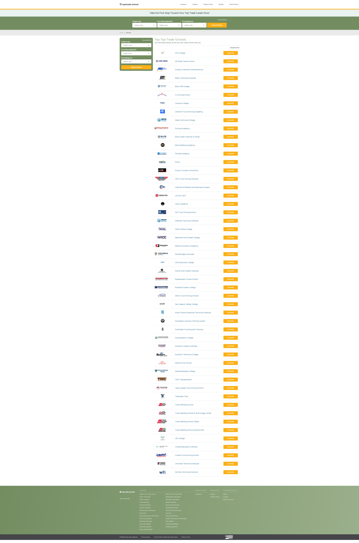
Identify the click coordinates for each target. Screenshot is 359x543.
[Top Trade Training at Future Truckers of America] (163, 170)
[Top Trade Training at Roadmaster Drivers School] (163, 279)
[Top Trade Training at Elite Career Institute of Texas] (163, 137)
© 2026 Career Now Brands (128, 537)
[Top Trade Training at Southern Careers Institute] (163, 346)
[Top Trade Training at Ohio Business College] (163, 262)
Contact (225, 497)
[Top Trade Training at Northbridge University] (163, 254)
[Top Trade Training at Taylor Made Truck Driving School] (163, 388)
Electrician (142, 513)
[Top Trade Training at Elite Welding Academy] (163, 145)
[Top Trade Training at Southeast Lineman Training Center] (163, 321)
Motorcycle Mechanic (173, 505)
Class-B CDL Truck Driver (174, 494)
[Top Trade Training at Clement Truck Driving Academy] (163, 112)
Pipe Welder (170, 521)
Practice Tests (208, 4)
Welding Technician (145, 521)
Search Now (217, 25)
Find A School (234, 4)
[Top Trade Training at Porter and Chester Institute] (163, 271)
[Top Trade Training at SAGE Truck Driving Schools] (163, 296)
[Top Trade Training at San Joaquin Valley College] (163, 304)
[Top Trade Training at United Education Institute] (163, 447)
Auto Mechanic (144, 502)
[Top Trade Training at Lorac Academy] (163, 204)
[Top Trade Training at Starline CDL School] (163, 363)
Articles (221, 4)
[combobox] (144, 25)
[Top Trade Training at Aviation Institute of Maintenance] (163, 70)
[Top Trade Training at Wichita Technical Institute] (163, 472)
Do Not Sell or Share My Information (166, 537)
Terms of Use (185, 537)
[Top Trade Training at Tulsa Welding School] (163, 405)
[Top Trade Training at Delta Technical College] (163, 120)
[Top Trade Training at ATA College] (163, 53)
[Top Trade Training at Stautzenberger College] (163, 371)
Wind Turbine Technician (173, 510)
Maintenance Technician (147, 510)
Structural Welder (145, 524)
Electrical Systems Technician (149, 516)
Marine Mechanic (145, 505)
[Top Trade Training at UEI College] (163, 438)
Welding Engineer (145, 527)
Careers (194, 4)
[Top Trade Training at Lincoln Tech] (163, 195)
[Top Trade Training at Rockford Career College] (163, 287)
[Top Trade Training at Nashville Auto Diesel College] (163, 237)
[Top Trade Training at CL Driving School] (163, 95)
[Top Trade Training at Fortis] (163, 162)
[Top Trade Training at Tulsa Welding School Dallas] (163, 422)
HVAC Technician (145, 497)
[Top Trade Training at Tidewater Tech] (163, 396)
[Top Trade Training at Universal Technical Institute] (163, 464)
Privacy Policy (145, 537)
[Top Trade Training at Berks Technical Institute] (163, 78)
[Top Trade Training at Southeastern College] (163, 338)
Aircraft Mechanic (145, 508)
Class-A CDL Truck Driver (147, 494)
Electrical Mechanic (172, 516)
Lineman (168, 513)
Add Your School (228, 499)
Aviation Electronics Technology (176, 518)
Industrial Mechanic (172, 508)
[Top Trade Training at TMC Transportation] (163, 379)
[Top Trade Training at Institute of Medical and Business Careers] (163, 187)
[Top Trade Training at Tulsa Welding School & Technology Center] (163, 413)
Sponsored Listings (234, 47)
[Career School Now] (230, 537)
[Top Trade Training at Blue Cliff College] (163, 86)
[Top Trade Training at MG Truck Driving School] (163, 212)
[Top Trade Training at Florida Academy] (163, 154)
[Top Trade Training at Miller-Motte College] (163, 229)
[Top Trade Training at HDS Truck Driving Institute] (163, 179)
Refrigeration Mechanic (173, 497)
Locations (183, 4)
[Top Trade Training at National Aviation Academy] (163, 246)
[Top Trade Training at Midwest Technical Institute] (163, 221)
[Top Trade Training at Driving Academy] (163, 128)
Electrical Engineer (145, 518)
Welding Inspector (172, 527)
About (225, 494)
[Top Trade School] (129, 4)
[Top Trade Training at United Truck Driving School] (163, 455)
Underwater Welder (172, 524)
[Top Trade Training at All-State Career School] (163, 61)
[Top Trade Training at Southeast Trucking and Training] (163, 329)
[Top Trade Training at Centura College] (163, 103)
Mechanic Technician (172, 499)
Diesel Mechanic (171, 502)
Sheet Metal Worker (146, 529)
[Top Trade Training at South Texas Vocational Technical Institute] (163, 312)
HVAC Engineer (144, 499)
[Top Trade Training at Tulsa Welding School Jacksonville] (163, 430)
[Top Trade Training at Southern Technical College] (163, 354)
